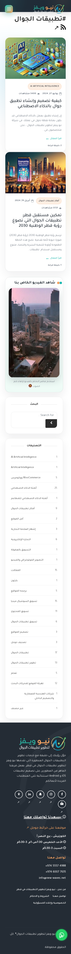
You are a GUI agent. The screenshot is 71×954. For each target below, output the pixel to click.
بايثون (14, 580)
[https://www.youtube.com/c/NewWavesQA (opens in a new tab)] (62, 808)
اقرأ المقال (56, 139)
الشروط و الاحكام (39, 896)
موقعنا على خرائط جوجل (48, 828)
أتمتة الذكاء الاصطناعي (24, 488)
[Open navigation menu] (9, 9)
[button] (61, 935)
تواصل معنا (59, 896)
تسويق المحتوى (20, 611)
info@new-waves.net (52, 878)
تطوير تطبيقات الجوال (23, 663)
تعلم (14, 673)
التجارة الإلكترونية (21, 539)
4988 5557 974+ (55, 866)
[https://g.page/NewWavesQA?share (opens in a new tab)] (18, 799)
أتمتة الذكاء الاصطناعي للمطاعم (29, 498)
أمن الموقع (17, 519)
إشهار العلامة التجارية (23, 529)
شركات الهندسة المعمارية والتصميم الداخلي (39, 696)
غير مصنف (17, 708)
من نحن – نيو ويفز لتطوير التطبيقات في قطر (41, 889)
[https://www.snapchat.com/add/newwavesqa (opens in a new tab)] (40, 799)
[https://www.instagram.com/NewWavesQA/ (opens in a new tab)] (51, 799)
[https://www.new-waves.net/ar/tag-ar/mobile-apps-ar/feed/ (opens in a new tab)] (60, 28)
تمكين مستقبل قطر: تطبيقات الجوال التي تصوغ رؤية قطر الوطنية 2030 (37, 220)
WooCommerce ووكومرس (26, 478)
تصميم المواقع (19, 632)
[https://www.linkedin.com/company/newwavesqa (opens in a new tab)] (29, 799)
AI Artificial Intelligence (44, 86)
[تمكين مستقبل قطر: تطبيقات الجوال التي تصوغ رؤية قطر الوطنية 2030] (35, 172)
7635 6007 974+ (56, 872)
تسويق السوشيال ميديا (24, 601)
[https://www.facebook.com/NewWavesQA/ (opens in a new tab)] (62, 799)
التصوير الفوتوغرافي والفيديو (27, 560)
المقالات (15, 570)
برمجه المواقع (19, 591)
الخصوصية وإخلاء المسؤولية (49, 903)
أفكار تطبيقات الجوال (49, 201)
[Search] (51, 423)
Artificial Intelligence (22, 467)
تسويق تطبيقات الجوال (24, 622)
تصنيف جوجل (18, 642)
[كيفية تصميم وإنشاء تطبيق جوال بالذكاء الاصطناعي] (35, 58)
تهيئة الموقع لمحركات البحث (27, 683)
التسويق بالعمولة (21, 550)
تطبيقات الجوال (20, 653)
